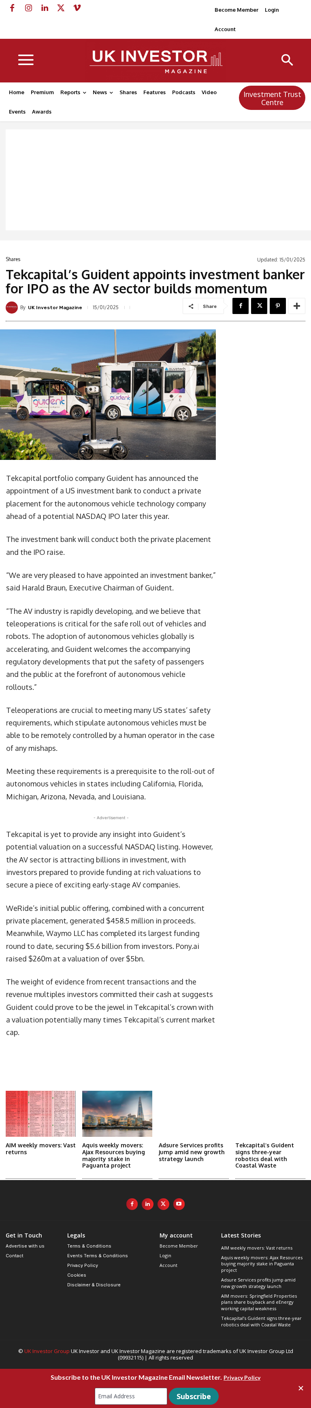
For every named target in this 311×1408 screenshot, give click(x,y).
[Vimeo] (77, 8)
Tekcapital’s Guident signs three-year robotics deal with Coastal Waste (264, 1155)
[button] (287, 60)
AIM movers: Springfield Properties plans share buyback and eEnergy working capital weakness (259, 1302)
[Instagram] (28, 8)
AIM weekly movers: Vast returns (256, 1248)
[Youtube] (179, 1204)
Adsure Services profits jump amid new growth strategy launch (192, 1152)
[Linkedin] (44, 8)
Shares (13, 259)
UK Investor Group (47, 1351)
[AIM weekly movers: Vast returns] (41, 1114)
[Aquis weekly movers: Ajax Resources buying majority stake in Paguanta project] (117, 1114)
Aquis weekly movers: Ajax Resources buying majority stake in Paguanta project (113, 1155)
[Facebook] (12, 8)
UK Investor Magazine (55, 307)
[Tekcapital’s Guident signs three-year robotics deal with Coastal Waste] (270, 1114)
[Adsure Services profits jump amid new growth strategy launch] (194, 1114)
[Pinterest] (278, 306)
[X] (61, 8)
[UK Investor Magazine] (13, 307)
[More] (296, 306)
